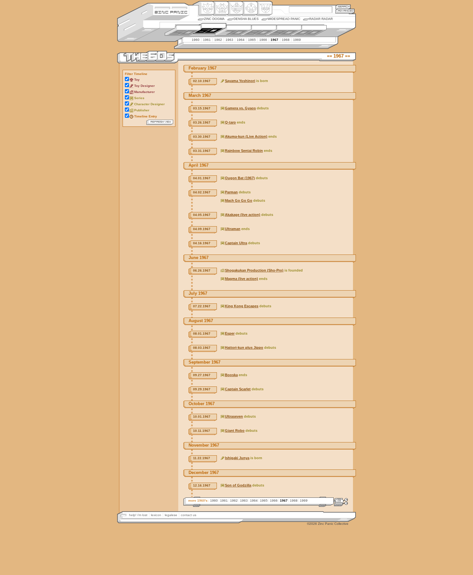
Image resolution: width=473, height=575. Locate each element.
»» (347, 56)
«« (329, 56)
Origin (206, 8)
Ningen (249, 8)
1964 (241, 40)
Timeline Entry (145, 116)
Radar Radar (321, 19)
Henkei (220, 8)
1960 (195, 40)
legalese (171, 515)
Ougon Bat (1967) (240, 178)
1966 (263, 40)
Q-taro (230, 122)
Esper (230, 333)
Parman (231, 192)
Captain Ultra (236, 243)
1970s (233, 30)
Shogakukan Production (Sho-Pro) (254, 270)
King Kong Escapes (241, 306)
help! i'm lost (138, 515)
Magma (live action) (241, 279)
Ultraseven (234, 416)
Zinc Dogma (214, 19)
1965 (252, 40)
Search (343, 7)
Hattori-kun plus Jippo (244, 347)
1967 (274, 40)
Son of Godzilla (238, 485)
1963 (229, 40)
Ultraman (232, 229)
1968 (286, 40)
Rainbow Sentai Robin (244, 151)
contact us (188, 515)
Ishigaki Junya (237, 458)
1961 (207, 40)
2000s (308, 30)
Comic (264, 8)
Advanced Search (345, 11)
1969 (297, 40)
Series (139, 98)
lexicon (156, 515)
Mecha (235, 8)
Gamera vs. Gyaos (240, 108)
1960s (208, 28)
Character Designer (149, 104)
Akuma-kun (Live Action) (246, 136)
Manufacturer (144, 92)
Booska (231, 375)
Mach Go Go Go (238, 200)
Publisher (141, 110)
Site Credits (171, 7)
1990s (283, 30)
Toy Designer (144, 86)
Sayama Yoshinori (240, 81)
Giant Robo (235, 430)
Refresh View (159, 122)
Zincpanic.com (171, 12)
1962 (218, 40)
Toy (137, 79)
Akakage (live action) (242, 215)
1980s (258, 30)
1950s (183, 30)
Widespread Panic (284, 19)
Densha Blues (246, 19)
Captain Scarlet (238, 389)
